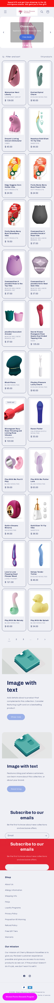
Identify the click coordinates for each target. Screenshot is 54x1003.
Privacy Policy (11, 914)
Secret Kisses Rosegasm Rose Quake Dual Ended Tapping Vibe (39, 335)
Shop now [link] (16, 717)
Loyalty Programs (13, 908)
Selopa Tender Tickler (37, 573)
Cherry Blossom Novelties (25, 992)
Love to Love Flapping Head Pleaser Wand (11, 574)
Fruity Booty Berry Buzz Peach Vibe (39, 186)
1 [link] (9, 639)
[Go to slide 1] (22, 45)
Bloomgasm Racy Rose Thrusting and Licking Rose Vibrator (13, 432)
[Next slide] (50, 32)
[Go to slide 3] (27, 45)
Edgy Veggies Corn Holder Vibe (13, 186)
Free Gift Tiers (11, 931)
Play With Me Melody (14, 620)
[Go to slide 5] (31, 45)
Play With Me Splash (40, 620)
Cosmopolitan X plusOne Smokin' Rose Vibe (38, 233)
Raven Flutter (37, 429)
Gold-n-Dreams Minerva (11, 527)
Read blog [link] (16, 789)
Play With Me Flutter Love (40, 480)
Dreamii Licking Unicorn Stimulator (13, 140)
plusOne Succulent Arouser (13, 333)
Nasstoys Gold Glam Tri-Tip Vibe (40, 140)
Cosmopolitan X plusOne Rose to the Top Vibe (14, 284)
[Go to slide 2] (24, 45)
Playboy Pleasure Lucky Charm (38, 383)
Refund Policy (11, 925)
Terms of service (44, 995)
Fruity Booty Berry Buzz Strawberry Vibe (13, 233)
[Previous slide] (3, 32)
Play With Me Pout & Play (14, 480)
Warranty (9, 937)
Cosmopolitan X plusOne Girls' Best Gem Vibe (39, 284)
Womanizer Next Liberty (12, 93)
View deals (27, 37)
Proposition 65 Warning (15, 919)
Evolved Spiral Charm (37, 93)
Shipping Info (11, 896)
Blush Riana (10, 382)
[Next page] (45, 639)
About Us (9, 884)
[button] (5, 12)
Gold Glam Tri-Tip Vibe (38, 527)
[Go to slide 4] (29, 45)
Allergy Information (13, 890)
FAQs (7, 902)
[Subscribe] (46, 836)
